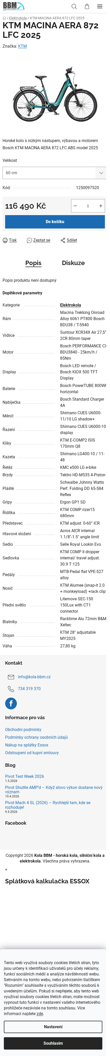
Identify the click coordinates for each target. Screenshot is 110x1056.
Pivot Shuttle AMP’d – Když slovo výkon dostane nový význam (54, 789)
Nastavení (53, 1026)
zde (40, 1013)
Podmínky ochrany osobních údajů (36, 737)
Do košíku (55, 221)
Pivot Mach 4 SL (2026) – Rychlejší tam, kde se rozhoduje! (47, 804)
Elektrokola (70, 305)
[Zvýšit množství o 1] (101, 205)
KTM (22, 46)
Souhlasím (53, 1043)
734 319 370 (29, 688)
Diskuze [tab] (73, 263)
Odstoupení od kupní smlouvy (32, 752)
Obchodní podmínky (23, 729)
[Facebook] (11, 703)
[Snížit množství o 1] (75, 205)
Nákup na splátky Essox (26, 745)
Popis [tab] (33, 263)
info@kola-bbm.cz (34, 676)
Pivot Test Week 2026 (24, 776)
